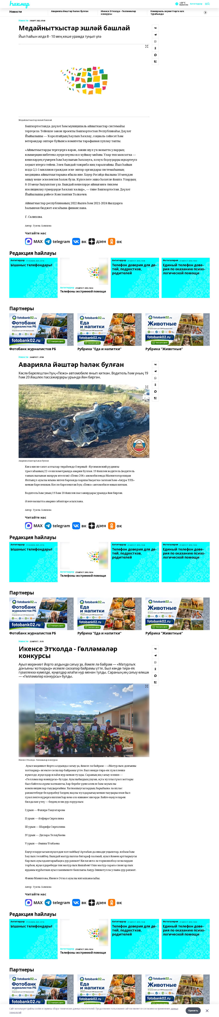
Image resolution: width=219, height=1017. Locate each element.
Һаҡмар (19, 3)
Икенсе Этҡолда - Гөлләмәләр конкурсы (118, 12)
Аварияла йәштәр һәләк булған (69, 11)
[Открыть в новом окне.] (34, 241)
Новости (15, 11)
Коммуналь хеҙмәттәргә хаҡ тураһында (167, 12)
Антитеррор (196, 4)
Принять (193, 1010)
